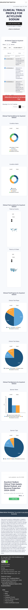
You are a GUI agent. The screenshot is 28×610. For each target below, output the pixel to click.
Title (19, 53)
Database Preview (10, 597)
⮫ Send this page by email (14, 23)
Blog (6, 593)
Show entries (8, 44)
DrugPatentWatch (7, 2)
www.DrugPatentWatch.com (8, 582)
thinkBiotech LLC (19, 557)
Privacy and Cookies (5, 564)
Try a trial (17, 512)
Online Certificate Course (12, 602)
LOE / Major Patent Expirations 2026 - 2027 (10, 571)
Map (13, 214)
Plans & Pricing (9, 601)
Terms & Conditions (5, 566)
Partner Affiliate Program (12, 599)
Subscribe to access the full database (16, 97)
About (6, 591)
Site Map (3, 568)
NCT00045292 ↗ (10, 68)
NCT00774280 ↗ (10, 58)
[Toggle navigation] (26, 2)
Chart (10, 128)
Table (17, 128)
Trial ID (9, 53)
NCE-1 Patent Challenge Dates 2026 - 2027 (10, 573)
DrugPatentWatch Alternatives (7, 569)
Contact (7, 595)
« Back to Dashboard (14, 29)
